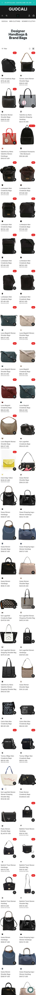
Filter (5, 48)
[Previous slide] (2, 3)
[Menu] (2, 15)
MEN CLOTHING (14, 21)
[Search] (6, 15)
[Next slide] (34, 3)
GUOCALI (5, 21)
